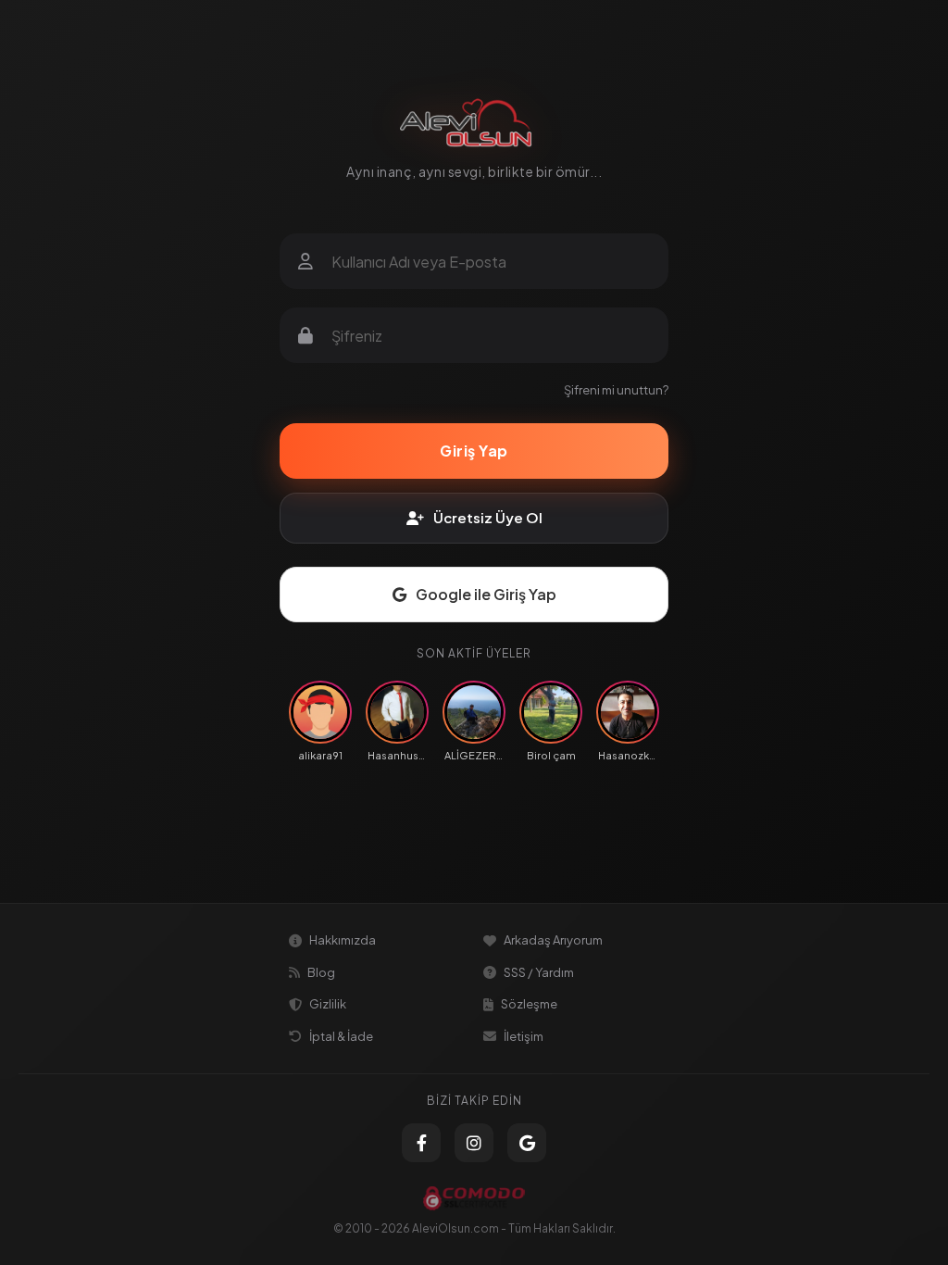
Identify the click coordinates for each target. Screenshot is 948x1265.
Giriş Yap (474, 450)
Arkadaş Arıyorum (553, 940)
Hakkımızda (342, 940)
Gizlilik (327, 1003)
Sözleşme (529, 1003)
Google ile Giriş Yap (486, 594)
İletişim (523, 1036)
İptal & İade (341, 1036)
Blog (321, 972)
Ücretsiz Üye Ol (488, 517)
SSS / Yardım (539, 972)
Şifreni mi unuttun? (616, 389)
